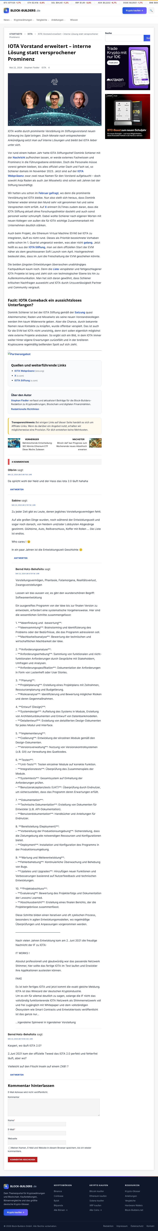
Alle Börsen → (61, 1210)
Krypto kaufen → (15, 1212)
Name (11, 1120)
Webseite (12, 1138)
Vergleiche (42, 19)
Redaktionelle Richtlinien (25, 409)
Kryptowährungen (24, 19)
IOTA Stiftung (37, 247)
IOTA (44, 67)
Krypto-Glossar (132, 1191)
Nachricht (19, 157)
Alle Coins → (95, 1210)
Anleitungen (58, 19)
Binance (58, 1191)
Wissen (74, 19)
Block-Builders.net (134, 1210)
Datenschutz (137, 1226)
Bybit (56, 1200)
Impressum (122, 1226)
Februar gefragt (48, 193)
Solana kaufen (96, 1200)
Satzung (80, 312)
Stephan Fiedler (32, 67)
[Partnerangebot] (19, 354)
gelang (88, 242)
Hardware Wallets (134, 1205)
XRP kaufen (95, 1205)
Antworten (17, 490)
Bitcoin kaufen (96, 1191)
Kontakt (150, 1226)
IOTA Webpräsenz (25, 370)
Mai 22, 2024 (15, 67)
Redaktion (108, 1226)
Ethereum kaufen (98, 1196)
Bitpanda (58, 1205)
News (7, 19)
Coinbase (58, 1196)
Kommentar (13, 1097)
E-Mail (11, 1129)
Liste (56, 269)
